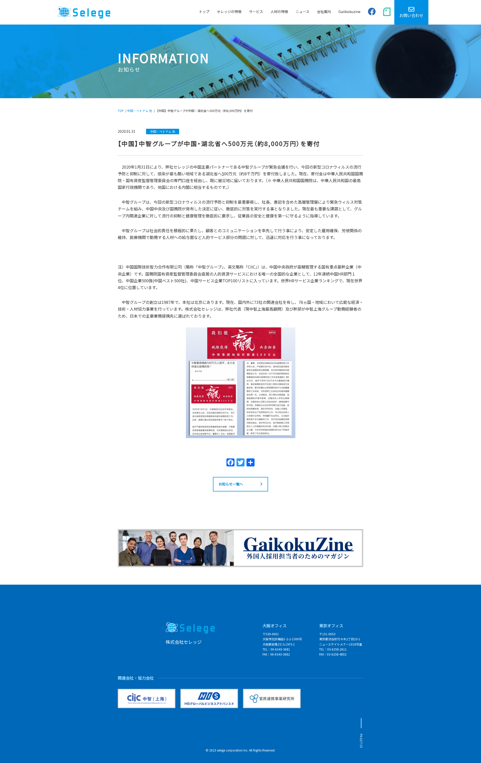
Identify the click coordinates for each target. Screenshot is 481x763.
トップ (204, 11)
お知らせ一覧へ (230, 483)
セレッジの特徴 (229, 11)
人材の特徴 (279, 11)
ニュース (302, 11)
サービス (256, 11)
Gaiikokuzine (349, 11)
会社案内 (324, 11)
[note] (387, 12)
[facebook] (372, 12)
